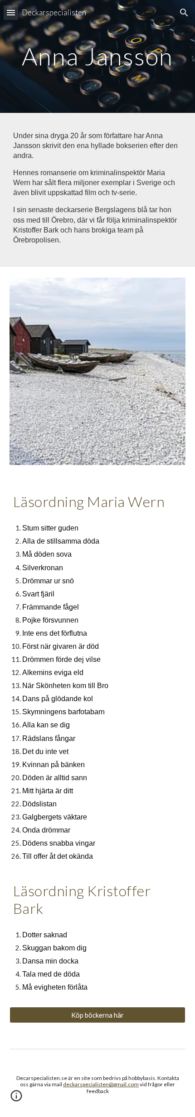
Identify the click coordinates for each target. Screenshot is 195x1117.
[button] (11, 12)
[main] (98, 56)
